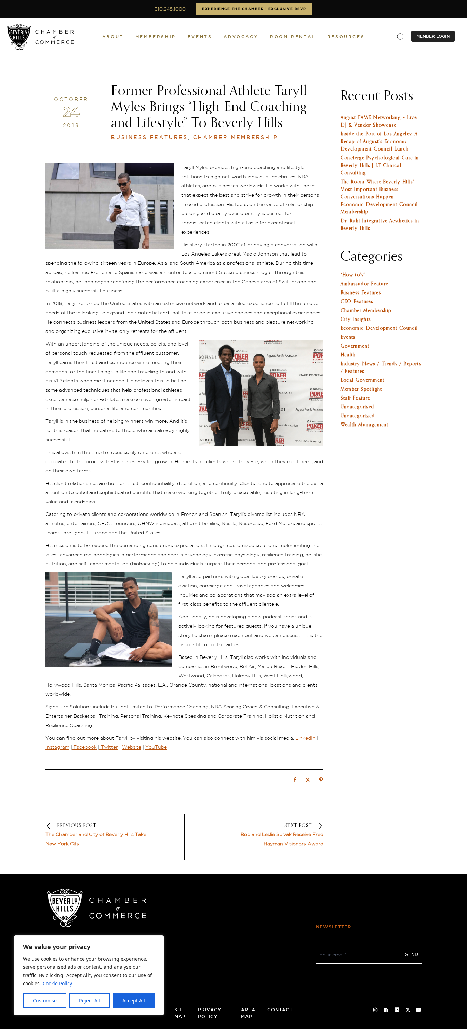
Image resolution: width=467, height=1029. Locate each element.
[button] (113, 37)
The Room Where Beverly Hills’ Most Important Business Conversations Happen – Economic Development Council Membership (379, 197)
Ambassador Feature (364, 284)
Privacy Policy (209, 1013)
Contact (280, 1010)
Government (355, 346)
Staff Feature (355, 398)
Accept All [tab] (133, 1000)
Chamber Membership (235, 137)
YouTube (156, 747)
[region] (89, 975)
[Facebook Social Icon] (386, 1010)
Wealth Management (365, 424)
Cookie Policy (57, 983)
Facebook (84, 747)
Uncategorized (358, 416)
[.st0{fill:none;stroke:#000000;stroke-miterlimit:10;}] (400, 37)
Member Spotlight (361, 389)
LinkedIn (305, 738)
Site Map (180, 1013)
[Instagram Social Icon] (375, 1010)
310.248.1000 (170, 9)
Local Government (363, 380)
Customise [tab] (45, 1000)
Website (131, 747)
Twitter (108, 747)
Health (348, 355)
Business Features (149, 137)
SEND (411, 954)
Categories (372, 257)
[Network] (295, 780)
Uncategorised (357, 407)
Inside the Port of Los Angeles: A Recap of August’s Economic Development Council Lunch (379, 142)
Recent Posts (377, 96)
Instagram (57, 747)
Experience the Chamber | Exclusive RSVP (254, 9)
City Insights (356, 319)
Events (348, 337)
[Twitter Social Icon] (408, 1010)
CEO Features (357, 301)
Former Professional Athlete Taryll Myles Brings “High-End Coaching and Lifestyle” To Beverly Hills (209, 107)
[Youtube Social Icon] (418, 1010)
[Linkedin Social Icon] (397, 1010)
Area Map (248, 1013)
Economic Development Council (379, 328)
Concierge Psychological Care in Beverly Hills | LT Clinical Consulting (380, 165)
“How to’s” (353, 275)
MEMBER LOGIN (433, 36)
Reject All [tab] (89, 1000)
